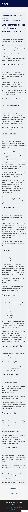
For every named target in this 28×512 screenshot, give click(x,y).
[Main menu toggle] (25, 3)
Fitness (5, 20)
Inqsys (13, 509)
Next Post (14, 493)
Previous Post (14, 488)
